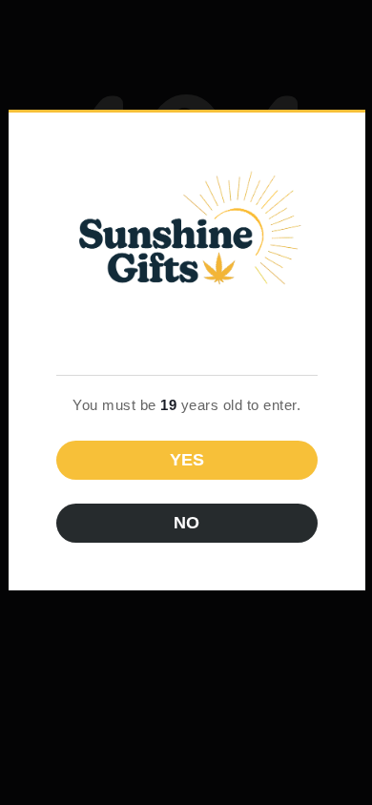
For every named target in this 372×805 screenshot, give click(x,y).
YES (187, 459)
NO (186, 522)
